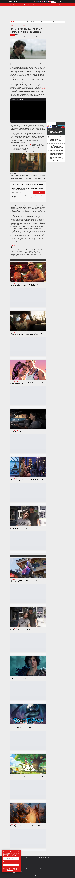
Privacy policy (53, 866)
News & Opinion (27, 4)
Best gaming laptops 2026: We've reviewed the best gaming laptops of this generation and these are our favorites (56, 139)
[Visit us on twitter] (40, 1)
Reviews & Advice (37, 4)
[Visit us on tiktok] (50, 1)
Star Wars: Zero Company (45, 21)
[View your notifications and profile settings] (63, 2)
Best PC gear (33, 21)
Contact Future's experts (29, 866)
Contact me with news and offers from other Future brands (11, 862)
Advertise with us (27, 868)
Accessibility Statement (42, 868)
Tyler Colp (18, 34)
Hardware (20, 4)
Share (13, 63)
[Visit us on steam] (37, 1)
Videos (49, 4)
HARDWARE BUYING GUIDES (52, 123)
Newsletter (55, 4)
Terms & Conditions (10, 870)
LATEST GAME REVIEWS (60, 123)
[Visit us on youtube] (44, 1)
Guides (44, 4)
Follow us (37, 63)
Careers (52, 868)
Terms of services (26, 195)
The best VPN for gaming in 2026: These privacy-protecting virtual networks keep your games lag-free (56, 131)
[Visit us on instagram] (42, 1)
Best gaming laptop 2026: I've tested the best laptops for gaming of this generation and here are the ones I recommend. (57, 152)
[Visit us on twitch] (46, 1)
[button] (65, 1)
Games (14, 4)
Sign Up (11, 865)
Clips (54, 21)
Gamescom (20, 21)
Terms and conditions (42, 866)
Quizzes (60, 21)
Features (12, 34)
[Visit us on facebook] (39, 1)
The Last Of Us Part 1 (22, 25)
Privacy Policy (15, 869)
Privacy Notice (14, 196)
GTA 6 (26, 21)
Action (16, 25)
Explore (61, 4)
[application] (28, 110)
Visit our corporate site (52, 857)
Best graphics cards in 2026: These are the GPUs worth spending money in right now (56, 146)
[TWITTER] (12, 247)
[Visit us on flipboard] (48, 1)
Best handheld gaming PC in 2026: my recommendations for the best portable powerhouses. (57, 159)
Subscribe (54, 1)
